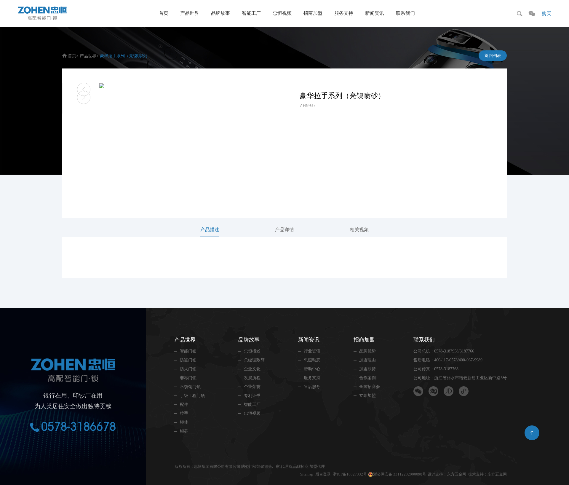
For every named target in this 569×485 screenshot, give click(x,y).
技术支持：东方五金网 (487, 474)
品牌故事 (220, 13)
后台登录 (323, 474)
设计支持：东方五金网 (447, 474)
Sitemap (306, 474)
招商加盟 (312, 13)
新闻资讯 (374, 13)
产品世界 (189, 13)
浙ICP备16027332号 (350, 474)
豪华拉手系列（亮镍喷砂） (125, 56)
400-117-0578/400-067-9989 (458, 360)
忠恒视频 (282, 13)
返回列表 (493, 55)
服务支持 (343, 13)
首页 (163, 13)
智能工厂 (251, 13)
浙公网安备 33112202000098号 (399, 474)
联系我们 (405, 13)
